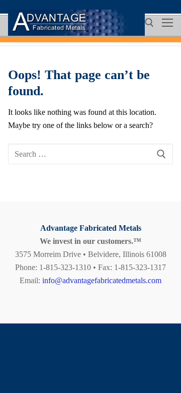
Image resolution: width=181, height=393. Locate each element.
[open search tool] (149, 22)
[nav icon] (167, 22)
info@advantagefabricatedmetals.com (101, 280)
